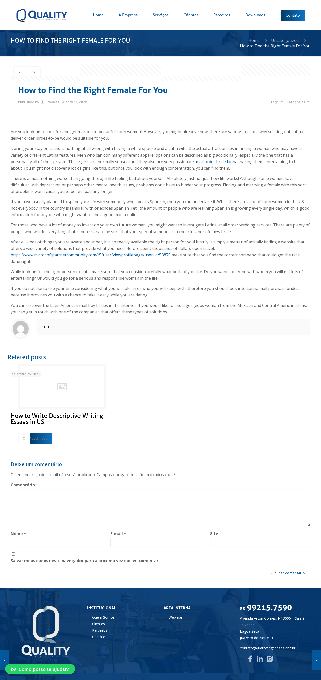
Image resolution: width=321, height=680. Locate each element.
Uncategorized (285, 40)
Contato (98, 636)
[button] (40, 669)
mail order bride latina (216, 161)
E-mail (118, 533)
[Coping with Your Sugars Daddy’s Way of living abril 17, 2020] (316, 660)
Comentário (24, 485)
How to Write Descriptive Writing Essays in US (57, 419)
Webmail (176, 617)
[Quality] (42, 15)
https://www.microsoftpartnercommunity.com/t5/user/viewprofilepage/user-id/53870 (91, 255)
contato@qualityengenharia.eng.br (267, 648)
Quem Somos (103, 617)
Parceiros (99, 630)
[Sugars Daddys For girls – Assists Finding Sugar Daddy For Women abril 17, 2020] (4, 660)
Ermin (50, 102)
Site (214, 533)
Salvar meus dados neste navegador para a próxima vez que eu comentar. (85, 560)
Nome (18, 533)
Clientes (98, 623)
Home (254, 40)
